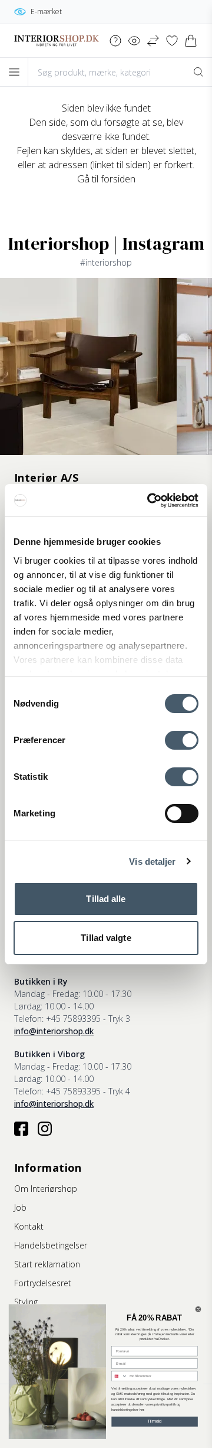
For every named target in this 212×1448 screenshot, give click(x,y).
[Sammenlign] (153, 41)
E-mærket (46, 11)
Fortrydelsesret (42, 1283)
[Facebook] (21, 1129)
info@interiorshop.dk (54, 1031)
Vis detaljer (152, 862)
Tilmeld (155, 1421)
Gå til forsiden (106, 178)
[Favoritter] (172, 41)
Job (20, 1207)
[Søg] (198, 72)
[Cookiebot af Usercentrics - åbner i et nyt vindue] (149, 500)
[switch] (181, 740)
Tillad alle (105, 899)
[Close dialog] (198, 1309)
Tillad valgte (106, 938)
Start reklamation (47, 1264)
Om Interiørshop (45, 1188)
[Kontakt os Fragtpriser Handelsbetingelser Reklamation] (115, 41)
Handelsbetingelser (50, 1245)
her (142, 1409)
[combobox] (119, 1376)
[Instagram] (45, 1129)
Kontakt (29, 1226)
